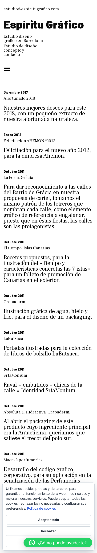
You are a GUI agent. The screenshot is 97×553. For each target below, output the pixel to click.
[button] (58, 542)
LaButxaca (13, 338)
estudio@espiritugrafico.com (31, 9)
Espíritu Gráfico (44, 24)
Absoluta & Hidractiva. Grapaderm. (37, 412)
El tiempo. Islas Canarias (27, 248)
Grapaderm (14, 302)
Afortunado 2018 (19, 98)
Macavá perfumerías (23, 460)
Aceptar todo (48, 520)
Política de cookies (41, 508)
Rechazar (48, 531)
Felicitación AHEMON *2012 (29, 141)
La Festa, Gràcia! (19, 177)
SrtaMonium (15, 375)
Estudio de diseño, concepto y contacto (21, 50)
